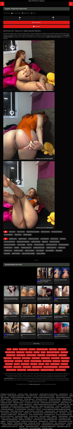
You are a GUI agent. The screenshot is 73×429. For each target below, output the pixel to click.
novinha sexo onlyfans (55, 399)
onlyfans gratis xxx (51, 247)
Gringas (43, 352)
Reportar (36, 260)
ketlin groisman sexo (36, 407)
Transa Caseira (25, 364)
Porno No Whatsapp (36, 361)
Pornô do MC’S (8, 367)
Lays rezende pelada (39, 418)
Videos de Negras (11, 370)
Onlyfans (16, 247)
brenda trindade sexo (47, 423)
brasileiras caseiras (33, 238)
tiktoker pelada (27, 234)
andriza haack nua (66, 407)
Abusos (9, 349)
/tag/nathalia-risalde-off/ (63, 426)
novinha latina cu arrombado (46, 395)
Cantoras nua (31, 409)
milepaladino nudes (52, 418)
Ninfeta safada (41, 355)
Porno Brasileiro (8, 234)
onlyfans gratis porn (26, 247)
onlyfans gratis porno (39, 247)
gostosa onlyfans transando (63, 397)
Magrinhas (45, 241)
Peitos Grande (16, 358)
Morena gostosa (21, 355)
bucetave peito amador (21, 416)
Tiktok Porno (18, 234)
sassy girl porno (33, 394)
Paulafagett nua (28, 418)
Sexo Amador (9, 364)
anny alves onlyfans (44, 416)
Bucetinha (62, 238)
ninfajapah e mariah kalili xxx (8, 394)
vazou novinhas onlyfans (28, 253)
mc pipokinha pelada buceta (47, 426)
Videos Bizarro (35, 358)
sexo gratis (7, 253)
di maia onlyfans (33, 416)
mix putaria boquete (20, 409)
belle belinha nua (43, 421)
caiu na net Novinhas (9, 241)
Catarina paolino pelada (13, 421)
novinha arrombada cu (12, 401)
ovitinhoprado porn (17, 399)
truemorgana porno (49, 414)
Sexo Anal (16, 364)
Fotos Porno (29, 352)
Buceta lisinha (54, 238)
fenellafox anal (27, 413)
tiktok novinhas (16, 253)
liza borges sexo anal (64, 418)
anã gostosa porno (18, 402)
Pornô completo (65, 358)
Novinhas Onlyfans (63, 244)
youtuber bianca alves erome (32, 424)
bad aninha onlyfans (17, 418)
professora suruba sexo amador (9, 404)
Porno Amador (40, 250)
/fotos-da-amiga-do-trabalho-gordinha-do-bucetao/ (56, 409)
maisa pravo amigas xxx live (39, 401)
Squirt (47, 364)
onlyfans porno (8, 250)
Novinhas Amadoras (57, 231)
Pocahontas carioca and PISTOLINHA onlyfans (45, 413)
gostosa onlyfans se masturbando (34, 411)
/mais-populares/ (63, 416)
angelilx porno (18, 31)
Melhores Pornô (45, 231)
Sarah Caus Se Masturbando (9, 419)
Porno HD (26, 361)
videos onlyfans (41, 253)
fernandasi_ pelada (47, 428)
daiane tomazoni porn (62, 395)
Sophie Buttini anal (6, 407)
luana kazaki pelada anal (50, 419)
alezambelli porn (63, 394)
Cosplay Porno (62, 349)
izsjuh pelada (66, 406)
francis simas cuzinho (31, 395)
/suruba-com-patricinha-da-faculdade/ (20, 397)
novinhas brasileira (39, 244)
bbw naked (62, 413)
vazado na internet (37, 367)
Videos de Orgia (22, 370)
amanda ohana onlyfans (32, 426)
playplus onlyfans (29, 250)
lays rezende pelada (62, 411)
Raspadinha (59, 250)
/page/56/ (9, 423)
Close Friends (20, 231)
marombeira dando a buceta (51, 407)
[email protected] (8, 378)
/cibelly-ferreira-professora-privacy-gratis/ (45, 404)
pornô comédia (55, 358)
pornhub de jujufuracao (7, 409)
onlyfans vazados (18, 250)
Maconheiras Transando (53, 352)
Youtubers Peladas (60, 370)
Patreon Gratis (7, 358)
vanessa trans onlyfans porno (29, 421)
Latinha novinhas (35, 241)
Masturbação (64, 352)
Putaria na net (56, 361)
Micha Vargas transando (17, 411)
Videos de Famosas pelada (50, 367)
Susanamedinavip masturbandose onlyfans (53, 424)
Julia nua (38, 409)
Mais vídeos (36, 343)
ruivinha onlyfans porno (25, 404)
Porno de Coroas (9, 361)
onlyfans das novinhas (34, 423)
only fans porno (8, 247)
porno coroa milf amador (36, 414)
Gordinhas (36, 352)
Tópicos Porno (17, 367)
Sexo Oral (41, 364)
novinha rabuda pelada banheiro (21, 407)
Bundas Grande (23, 349)
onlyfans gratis (62, 355)
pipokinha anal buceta (55, 401)
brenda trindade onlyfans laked (15, 395)
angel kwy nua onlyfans (25, 419)
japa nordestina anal (60, 423)
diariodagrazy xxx (23, 414)
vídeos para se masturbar (47, 370)
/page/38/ (21, 426)
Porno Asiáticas (26, 358)
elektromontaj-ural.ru (8, 31)
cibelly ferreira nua (66, 402)
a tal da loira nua (37, 419)
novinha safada (21, 244)
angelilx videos (22, 238)
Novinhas (29, 244)
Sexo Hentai (34, 364)
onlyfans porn (53, 421)
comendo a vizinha (23, 394)
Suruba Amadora (55, 364)
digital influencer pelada (33, 231)
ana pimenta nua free (41, 399)
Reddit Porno (65, 361)
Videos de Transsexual (33, 370)
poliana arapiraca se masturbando (50, 402)
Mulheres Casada (31, 355)
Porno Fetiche (18, 361)
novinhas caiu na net (51, 244)
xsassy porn (58, 406)
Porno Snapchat (47, 361)
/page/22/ (54, 416)
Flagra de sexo (20, 352)
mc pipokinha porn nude (31, 406)
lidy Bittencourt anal (63, 404)
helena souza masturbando (46, 406)
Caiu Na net (12, 231)
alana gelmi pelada (6, 399)
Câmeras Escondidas (42, 349)
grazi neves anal (23, 428)
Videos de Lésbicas (64, 367)
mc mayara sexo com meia (32, 402)
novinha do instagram (9, 244)
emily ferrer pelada (50, 411)
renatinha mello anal (25, 401)
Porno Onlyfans (50, 250)
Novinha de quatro (54, 241)
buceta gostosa (44, 238)
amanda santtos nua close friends (48, 394)
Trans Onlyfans (27, 367)
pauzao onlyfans (4, 411)
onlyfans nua (61, 247)
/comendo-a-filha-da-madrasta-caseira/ (43, 397)
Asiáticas (15, 349)
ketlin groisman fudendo (16, 406)
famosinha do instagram (23, 241)
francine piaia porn (29, 399)
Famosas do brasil (10, 352)
